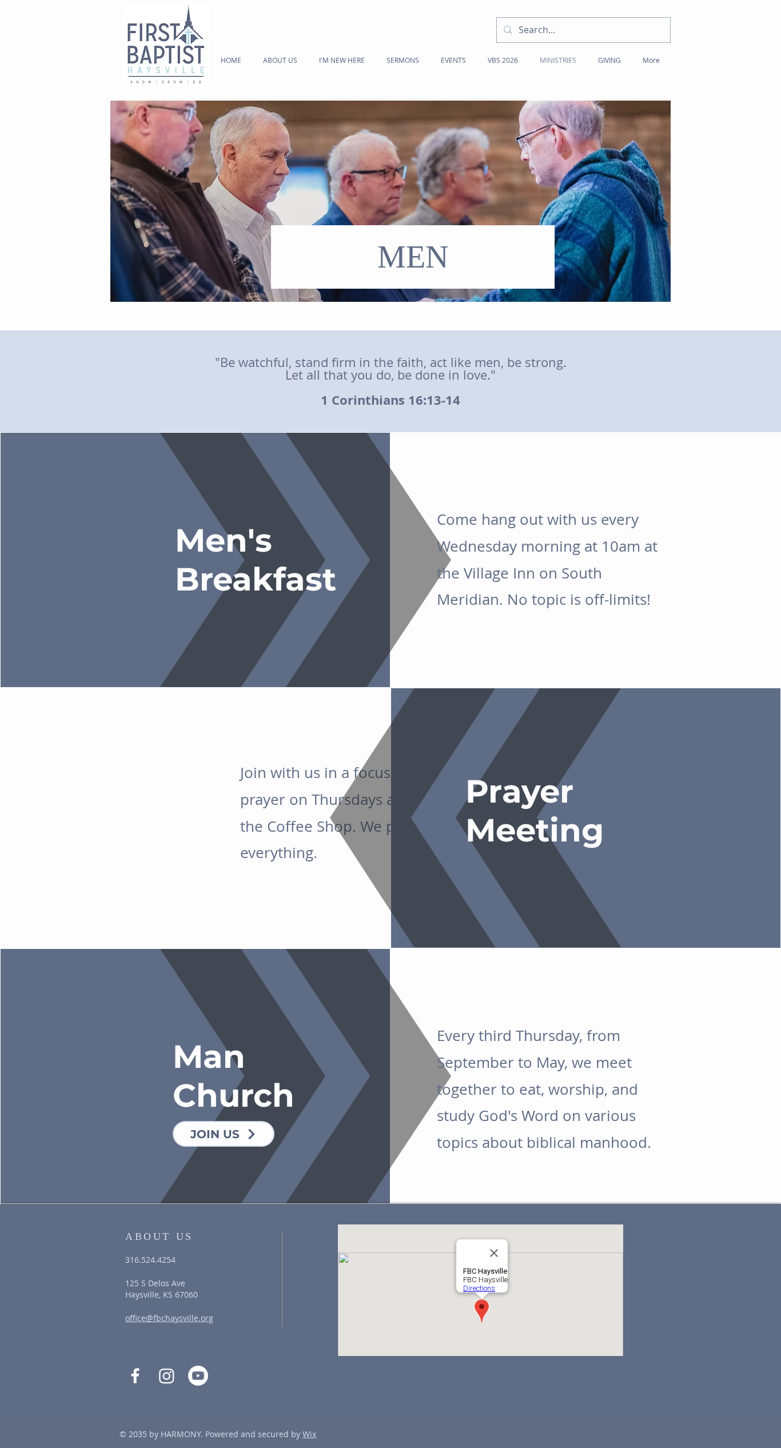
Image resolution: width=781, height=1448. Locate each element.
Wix (309, 1434)
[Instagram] (167, 1376)
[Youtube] (198, 1376)
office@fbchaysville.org (169, 1318)
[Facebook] (135, 1376)
